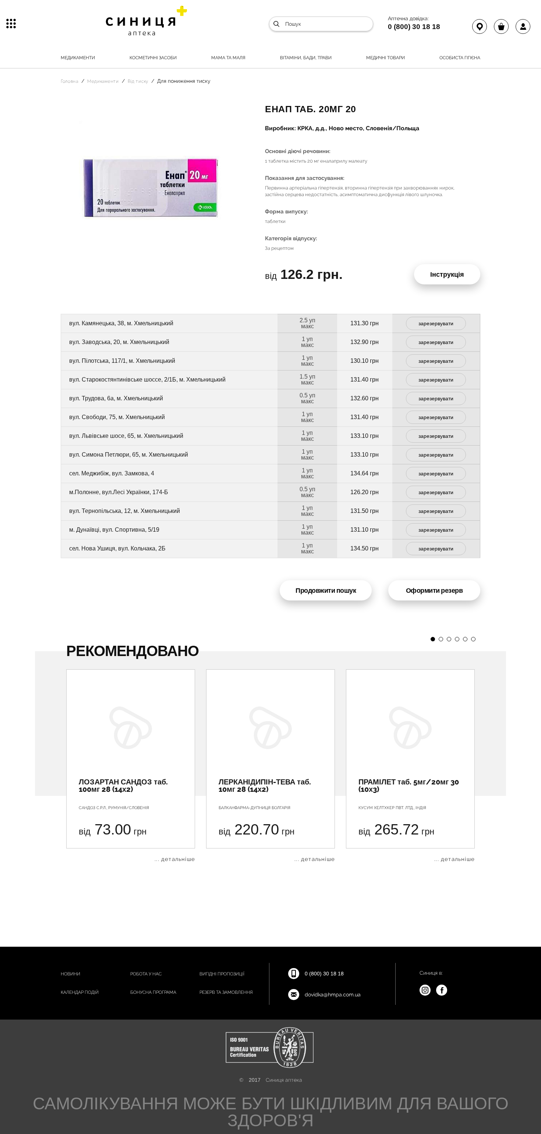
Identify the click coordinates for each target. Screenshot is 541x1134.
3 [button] (449, 639)
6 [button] (473, 639)
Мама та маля (228, 57)
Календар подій (80, 992)
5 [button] (465, 639)
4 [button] (457, 639)
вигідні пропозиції (221, 974)
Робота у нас (146, 974)
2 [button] (441, 639)
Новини (70, 974)
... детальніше (175, 859)
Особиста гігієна (459, 57)
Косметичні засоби (153, 57)
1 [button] (433, 639)
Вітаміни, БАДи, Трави (306, 57)
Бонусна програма (153, 992)
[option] (130, 765)
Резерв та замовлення (226, 992)
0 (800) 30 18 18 (414, 26)
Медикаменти (78, 57)
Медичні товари (385, 57)
